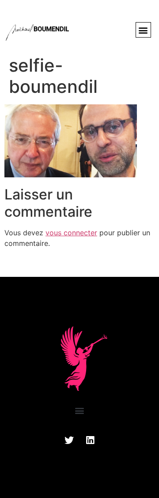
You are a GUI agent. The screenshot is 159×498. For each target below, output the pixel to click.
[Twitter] (69, 440)
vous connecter (71, 232)
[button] (143, 30)
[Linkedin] (90, 440)
